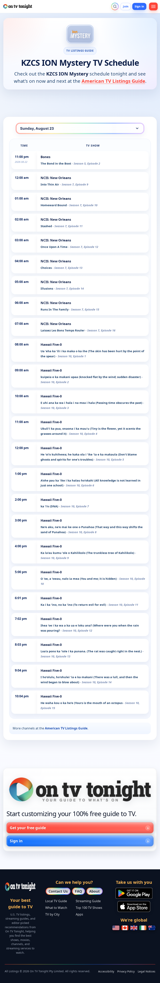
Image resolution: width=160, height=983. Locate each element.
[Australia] (151, 927)
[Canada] (124, 927)
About (94, 891)
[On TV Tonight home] (80, 789)
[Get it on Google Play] (134, 893)
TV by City (52, 914)
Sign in (139, 6)
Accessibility (106, 971)
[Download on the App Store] (133, 906)
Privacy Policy (126, 971)
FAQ (78, 891)
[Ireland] (142, 927)
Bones (45, 157)
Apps (79, 914)
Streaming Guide (88, 901)
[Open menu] (153, 6)
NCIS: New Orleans (56, 178)
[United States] (115, 927)
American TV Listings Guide (113, 81)
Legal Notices (146, 971)
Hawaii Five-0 (51, 344)
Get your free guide (28, 827)
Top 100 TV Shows (89, 908)
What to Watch (56, 908)
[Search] (115, 6)
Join (125, 6)
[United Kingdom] (133, 927)
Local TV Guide (56, 901)
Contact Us (58, 891)
